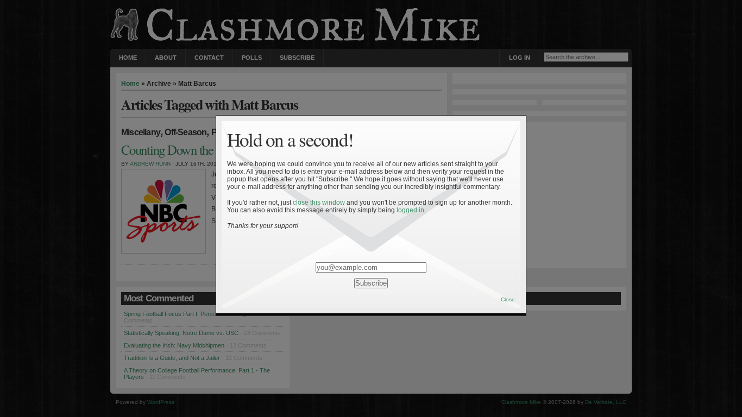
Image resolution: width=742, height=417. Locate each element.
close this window (319, 202)
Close (508, 299)
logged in (410, 210)
